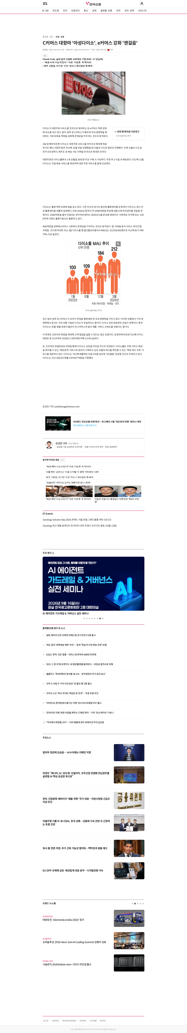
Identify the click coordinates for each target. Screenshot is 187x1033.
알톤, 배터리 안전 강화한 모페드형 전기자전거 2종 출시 (71, 635)
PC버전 (103, 1020)
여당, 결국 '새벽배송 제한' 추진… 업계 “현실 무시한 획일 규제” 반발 (76, 645)
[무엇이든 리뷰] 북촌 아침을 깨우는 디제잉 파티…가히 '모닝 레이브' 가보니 (80, 712)
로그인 (45, 1020)
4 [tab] (92, 618)
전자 (65, 10)
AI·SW (45, 10)
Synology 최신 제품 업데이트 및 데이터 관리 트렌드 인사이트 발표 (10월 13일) (80, 525)
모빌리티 (75, 10)
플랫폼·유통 (106, 10)
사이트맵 (93, 1020)
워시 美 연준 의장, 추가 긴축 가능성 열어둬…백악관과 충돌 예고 (75, 848)
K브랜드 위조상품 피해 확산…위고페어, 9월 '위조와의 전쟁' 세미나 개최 (107, 421)
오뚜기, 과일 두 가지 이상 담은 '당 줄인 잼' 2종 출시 (69, 683)
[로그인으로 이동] (141, 3)
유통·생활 (60, 37)
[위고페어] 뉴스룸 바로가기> (85, 425)
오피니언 (142, 10)
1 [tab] (84, 618)
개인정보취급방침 (69, 1020)
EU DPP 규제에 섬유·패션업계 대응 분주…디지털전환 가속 (73, 870)
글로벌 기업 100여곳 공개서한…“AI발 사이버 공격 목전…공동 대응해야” (87, 447)
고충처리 (82, 1020)
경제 (94, 10)
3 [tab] (89, 618)
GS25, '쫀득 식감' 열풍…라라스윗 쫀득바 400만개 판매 (71, 654)
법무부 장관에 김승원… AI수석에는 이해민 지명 (67, 752)
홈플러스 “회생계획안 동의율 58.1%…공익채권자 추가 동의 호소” (76, 674)
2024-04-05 (104, 50)
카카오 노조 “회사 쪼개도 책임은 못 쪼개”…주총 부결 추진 (72, 693)
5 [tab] (95, 618)
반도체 (56, 10)
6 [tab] (97, 618)
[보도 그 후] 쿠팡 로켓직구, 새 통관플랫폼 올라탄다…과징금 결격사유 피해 (79, 664)
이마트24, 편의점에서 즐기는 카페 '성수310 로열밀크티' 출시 (74, 703)
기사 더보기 (73, 443)
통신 (86, 10)
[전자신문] (93, 3)
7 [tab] (100, 618)
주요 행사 (48, 553)
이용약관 (55, 1020)
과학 (118, 10)
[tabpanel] (93, 586)
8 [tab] (103, 618)
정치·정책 (129, 10)
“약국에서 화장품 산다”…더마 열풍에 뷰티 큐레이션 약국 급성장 (75, 722)
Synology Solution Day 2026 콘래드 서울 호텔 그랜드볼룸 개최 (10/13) (77, 519)
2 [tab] (87, 618)
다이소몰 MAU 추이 (123, 136)
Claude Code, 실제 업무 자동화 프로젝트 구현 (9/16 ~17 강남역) (73, 59)
